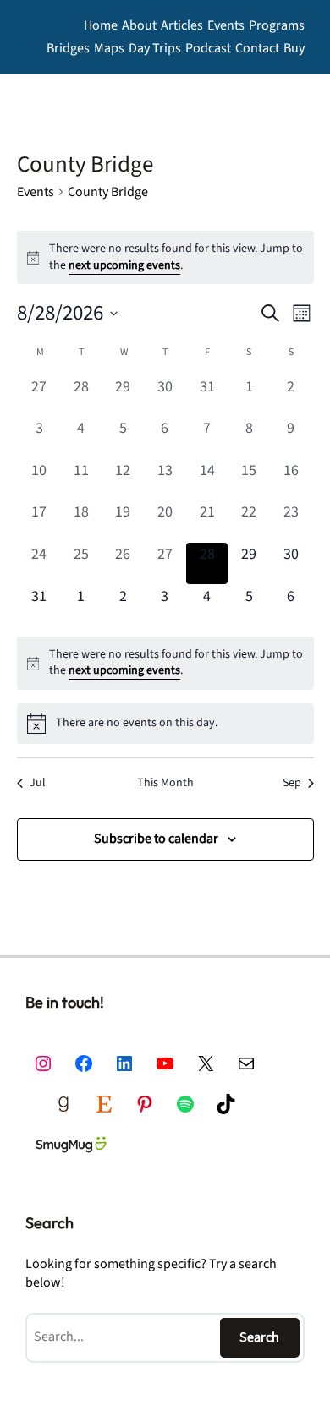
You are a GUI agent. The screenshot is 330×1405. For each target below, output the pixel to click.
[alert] (165, 663)
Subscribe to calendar (156, 838)
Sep (292, 783)
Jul (38, 783)
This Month (165, 783)
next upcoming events (124, 265)
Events (35, 192)
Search (259, 1337)
